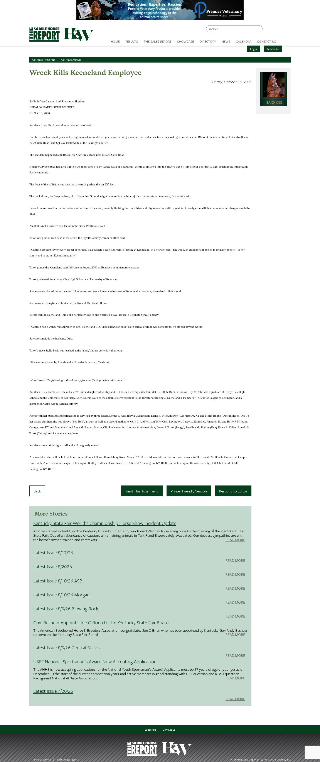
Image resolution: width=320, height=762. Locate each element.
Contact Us (169, 729)
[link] (115, 40)
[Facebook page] (268, 30)
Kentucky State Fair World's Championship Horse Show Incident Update (104, 523)
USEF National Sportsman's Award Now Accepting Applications (95, 661)
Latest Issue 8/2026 (52, 566)
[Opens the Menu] (285, 40)
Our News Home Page (44, 59)
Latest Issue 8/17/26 (53, 552)
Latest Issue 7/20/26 (53, 690)
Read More (235, 540)
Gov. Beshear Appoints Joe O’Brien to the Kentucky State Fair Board (101, 622)
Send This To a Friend (141, 491)
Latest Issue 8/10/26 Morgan (61, 594)
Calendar (243, 41)
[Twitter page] (276, 30)
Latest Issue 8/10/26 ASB (57, 580)
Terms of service (41, 759)
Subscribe (273, 49)
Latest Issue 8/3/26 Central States (66, 647)
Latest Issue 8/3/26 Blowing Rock (65, 608)
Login (253, 49)
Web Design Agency (68, 759)
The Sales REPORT (158, 41)
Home (115, 41)
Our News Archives (71, 59)
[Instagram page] (284, 30)
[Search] (259, 29)
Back (37, 491)
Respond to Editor (233, 491)
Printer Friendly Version (189, 491)
